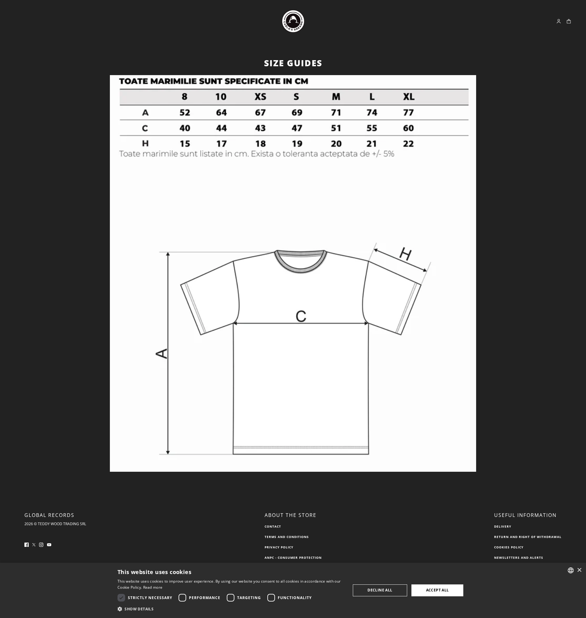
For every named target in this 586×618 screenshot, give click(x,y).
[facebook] (26, 544)
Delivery (502, 526)
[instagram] (41, 544)
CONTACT (273, 526)
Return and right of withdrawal (528, 537)
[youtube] (49, 544)
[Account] (558, 21)
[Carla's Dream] (293, 21)
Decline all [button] (379, 590)
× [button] (579, 570)
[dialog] (293, 590)
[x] (34, 544)
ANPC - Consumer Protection (293, 557)
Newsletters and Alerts (518, 557)
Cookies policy (508, 547)
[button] (231, 609)
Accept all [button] (437, 590)
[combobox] (571, 570)
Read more (153, 587)
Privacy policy (279, 547)
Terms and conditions (287, 537)
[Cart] (568, 21)
